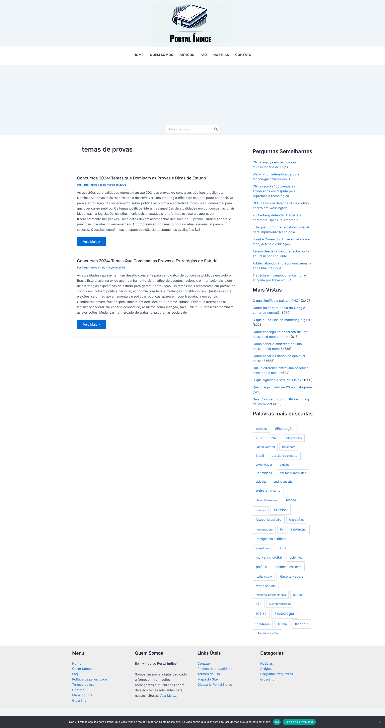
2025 (259, 438)
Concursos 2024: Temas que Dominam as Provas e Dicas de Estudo (141, 178)
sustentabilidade (280, 603)
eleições (260, 481)
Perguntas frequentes (276, 674)
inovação (298, 529)
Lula (283, 548)
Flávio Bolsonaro (266, 500)
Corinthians (263, 473)
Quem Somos (82, 669)
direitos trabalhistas (293, 473)
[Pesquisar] (216, 129)
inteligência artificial (271, 539)
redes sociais (266, 586)
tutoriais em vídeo (267, 633)
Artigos (266, 669)
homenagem (264, 529)
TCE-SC (261, 614)
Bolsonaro (289, 447)
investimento (263, 548)
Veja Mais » (91, 242)
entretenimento (268, 490)
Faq (75, 674)
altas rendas (294, 438)
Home (76, 663)
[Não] (380, 722)
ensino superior (283, 481)
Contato (78, 690)
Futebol (280, 510)
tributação (262, 624)
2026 (274, 438)
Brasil (260, 456)
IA (281, 529)
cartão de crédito (285, 456)
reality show (263, 576)
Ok (277, 721)
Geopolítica (296, 519)
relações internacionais (270, 594)
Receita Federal (292, 576)
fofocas (260, 510)
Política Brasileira (288, 567)
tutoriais (301, 624)
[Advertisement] (192, 93)
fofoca (291, 500)
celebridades (264, 464)
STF (258, 604)
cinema (284, 464)
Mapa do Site (82, 695)
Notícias (266, 663)
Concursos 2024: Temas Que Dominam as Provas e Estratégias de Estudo (147, 260)
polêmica (296, 557)
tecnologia (284, 613)
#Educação (284, 428)
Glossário (79, 700)
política (261, 567)
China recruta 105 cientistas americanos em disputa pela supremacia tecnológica (274, 191)
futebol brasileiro (268, 519)
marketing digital (269, 557)
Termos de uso (83, 684)
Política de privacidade (89, 679)
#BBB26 (261, 429)
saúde (297, 595)
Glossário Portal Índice (215, 684)
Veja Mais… (168, 696)
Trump (282, 624)
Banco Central (265, 447)
